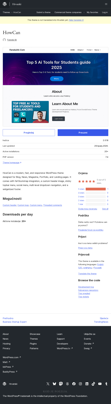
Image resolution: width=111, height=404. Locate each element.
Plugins (33, 343)
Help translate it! (76, 20)
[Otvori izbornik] (106, 4)
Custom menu (36, 205)
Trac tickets (83, 297)
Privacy (6, 348)
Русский (97, 267)
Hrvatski (13, 384)
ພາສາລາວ (87, 267)
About (6, 334)
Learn (59, 334)
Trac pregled (84, 293)
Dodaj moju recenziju (87, 209)
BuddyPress (10, 371)
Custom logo (23, 205)
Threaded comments (52, 205)
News (5, 338)
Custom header (9, 205)
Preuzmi (83, 132)
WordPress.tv (65, 348)
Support (61, 338)
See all (105, 209)
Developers (62, 343)
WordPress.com (12, 357)
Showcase (35, 334)
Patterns (34, 348)
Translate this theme (87, 273)
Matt (6, 362)
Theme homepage (11, 162)
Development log (86, 287)
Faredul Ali (12, 40)
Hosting (6, 343)
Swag (88, 348)
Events (87, 338)
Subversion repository (88, 290)
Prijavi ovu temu (85, 248)
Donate (89, 343)
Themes (6, 12)
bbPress (8, 366)
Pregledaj (29, 132)
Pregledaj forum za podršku (90, 230)
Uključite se (89, 334)
